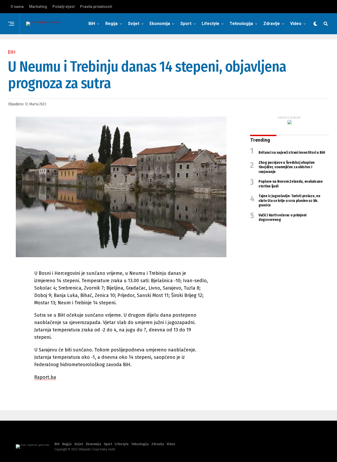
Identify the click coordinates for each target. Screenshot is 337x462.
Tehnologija (241, 23)
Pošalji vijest (63, 6)
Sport (185, 23)
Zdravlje (271, 23)
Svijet (133, 23)
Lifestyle (210, 23)
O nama (17, 6)
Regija (111, 23)
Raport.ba (45, 377)
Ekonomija (160, 23)
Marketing (38, 6)
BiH (91, 23)
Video (295, 23)
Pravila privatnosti (96, 6)
